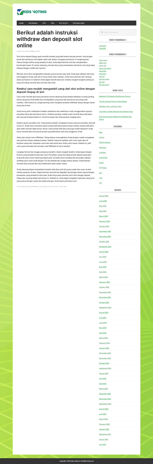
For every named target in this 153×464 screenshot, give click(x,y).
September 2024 (105, 307)
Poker (101, 162)
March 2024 (103, 338)
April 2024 (102, 333)
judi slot (102, 76)
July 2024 (102, 317)
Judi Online (43, 186)
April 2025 (102, 272)
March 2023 (103, 388)
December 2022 (105, 393)
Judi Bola (102, 152)
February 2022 (104, 424)
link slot (102, 82)
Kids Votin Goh (32, 12)
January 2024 (104, 348)
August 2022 (103, 409)
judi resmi (102, 73)
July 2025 (102, 256)
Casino (101, 137)
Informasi (34, 186)
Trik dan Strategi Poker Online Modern (113, 101)
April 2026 (102, 211)
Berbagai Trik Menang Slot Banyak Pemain (114, 96)
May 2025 (102, 267)
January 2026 (104, 226)
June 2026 (103, 201)
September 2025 (105, 246)
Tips (61, 186)
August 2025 (103, 251)
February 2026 (104, 221)
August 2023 (103, 373)
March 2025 (103, 277)
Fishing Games (104, 142)
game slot (102, 65)
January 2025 (104, 287)
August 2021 (103, 439)
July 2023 (102, 378)
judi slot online (104, 79)
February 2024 (104, 343)
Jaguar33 (102, 45)
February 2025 (104, 282)
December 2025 (105, 231)
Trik (65, 186)
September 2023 (105, 368)
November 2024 (105, 297)
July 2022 (102, 414)
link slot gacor (104, 84)
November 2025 (105, 236)
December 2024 (105, 292)
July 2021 (102, 444)
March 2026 (103, 216)
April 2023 (102, 383)
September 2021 (105, 434)
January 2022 (104, 429)
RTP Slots (51, 186)
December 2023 (105, 353)
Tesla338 (102, 48)
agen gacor (103, 60)
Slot (57, 186)
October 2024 (104, 302)
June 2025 (103, 262)
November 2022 (105, 399)
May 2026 (102, 206)
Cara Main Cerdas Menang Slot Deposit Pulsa (116, 111)
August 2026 (103, 196)
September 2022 (105, 404)
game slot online (105, 68)
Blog (28, 186)
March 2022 (103, 419)
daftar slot (102, 63)
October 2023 (104, 363)
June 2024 (103, 322)
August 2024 (103, 312)
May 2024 (102, 327)
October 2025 (104, 241)
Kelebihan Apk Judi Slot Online (110, 106)
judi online (102, 71)
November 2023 (105, 358)
